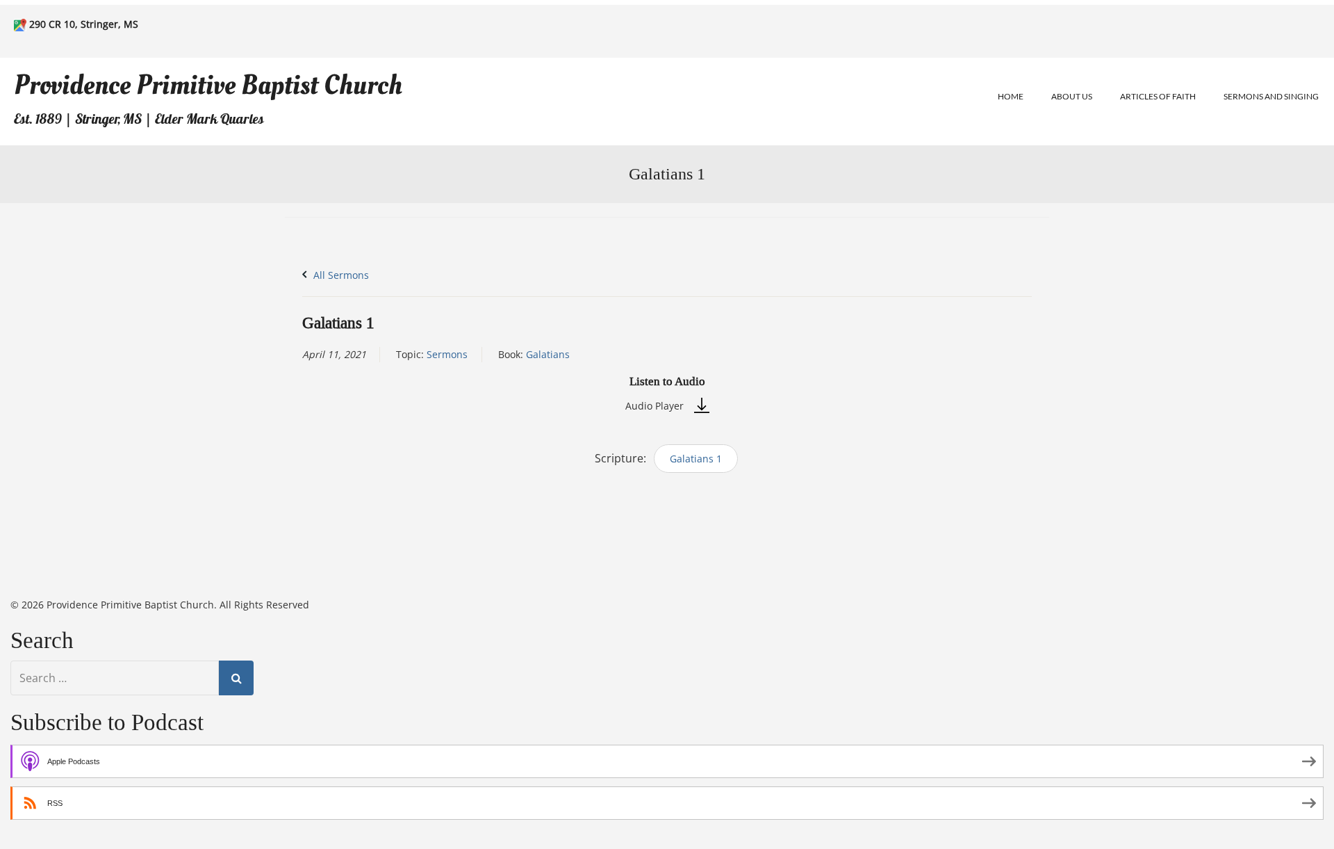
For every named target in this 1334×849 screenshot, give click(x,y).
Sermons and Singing (1271, 96)
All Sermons (340, 275)
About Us (1071, 96)
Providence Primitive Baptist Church (208, 85)
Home (1010, 96)
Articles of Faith (1158, 96)
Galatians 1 (696, 458)
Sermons (447, 354)
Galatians (548, 354)
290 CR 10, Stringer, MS (83, 24)
